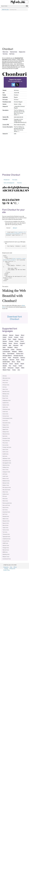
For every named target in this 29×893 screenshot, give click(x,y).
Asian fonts (5, 389)
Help (11, 567)
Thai (10, 365)
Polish (9, 357)
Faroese (11, 341)
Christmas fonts (6, 409)
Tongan (15, 365)
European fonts (6, 438)
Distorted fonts (6, 434)
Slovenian (5, 363)
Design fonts (5, 425)
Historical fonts (6, 465)
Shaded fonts (6, 516)
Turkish (20, 365)
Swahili (22, 363)
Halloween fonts (6, 458)
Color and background (8, 182)
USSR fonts (5, 543)
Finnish (16, 341)
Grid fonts (5, 456)
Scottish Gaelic (6, 361)
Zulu (19, 370)
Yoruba (14, 370)
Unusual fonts (6, 541)
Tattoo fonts (5, 527)
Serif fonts (5, 514)
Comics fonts (6, 416)
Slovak (18, 361)
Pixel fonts (5, 498)
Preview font (6, 179)
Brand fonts (5, 396)
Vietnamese (10, 367)
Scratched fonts (6, 512)
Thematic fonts (6, 534)
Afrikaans (5, 335)
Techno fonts (6, 530)
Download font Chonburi (14, 318)
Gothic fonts (5, 451)
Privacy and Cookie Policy (9, 569)
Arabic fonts (5, 380)
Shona (13, 361)
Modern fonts (6, 485)
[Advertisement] (14, 29)
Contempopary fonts (7, 418)
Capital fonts (5, 402)
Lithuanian (18, 349)
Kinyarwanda (6, 349)
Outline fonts (6, 494)
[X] (17, 84)
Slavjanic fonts (6, 521)
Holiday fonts (6, 467)
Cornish (10, 337)
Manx (4, 353)
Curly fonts (5, 420)
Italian (4, 347)
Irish (21, 345)
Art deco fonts (6, 385)
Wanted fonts (6, 550)
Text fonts (5, 532)
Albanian (11, 335)
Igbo (10, 345)
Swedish (5, 365)
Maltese (20, 351)
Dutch (9, 339)
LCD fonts (5, 474)
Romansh (12, 359)
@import (15, 228)
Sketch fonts (5, 518)
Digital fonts (5, 429)
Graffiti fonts (5, 454)
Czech (21, 337)
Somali (11, 363)
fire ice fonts (5, 445)
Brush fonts (5, 398)
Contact (6, 568)
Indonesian (15, 345)
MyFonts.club (5, 9)
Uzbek (4, 367)
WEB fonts (5, 552)
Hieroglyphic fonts (7, 463)
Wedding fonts (6, 554)
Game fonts (5, 449)
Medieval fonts (6, 480)
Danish (4, 339)
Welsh (22, 367)
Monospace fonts (7, 487)
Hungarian (22, 343)
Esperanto (20, 339)
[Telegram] (13, 84)
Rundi (17, 359)
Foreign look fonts (7, 447)
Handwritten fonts (7, 460)
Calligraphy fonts (6, 400)
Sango (22, 359)
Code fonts (5, 411)
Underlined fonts (6, 538)
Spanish (17, 363)
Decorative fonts (6, 422)
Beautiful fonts (6, 391)
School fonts (5, 507)
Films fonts (5, 443)
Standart (8, 228)
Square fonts (6, 523)
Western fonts (6, 556)
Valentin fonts (6, 545)
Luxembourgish (6, 351)
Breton (22, 335)
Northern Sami (19, 353)
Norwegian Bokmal (7, 355)
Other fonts (5, 492)
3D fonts (5, 376)
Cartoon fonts (6, 405)
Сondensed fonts (7, 559)
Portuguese (15, 357)
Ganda (10, 343)
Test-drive (19, 182)
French (22, 341)
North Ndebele (10, 353)
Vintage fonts (6, 547)
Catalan (4, 337)
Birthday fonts (6, 393)
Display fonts (6, 431)
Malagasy (14, 351)
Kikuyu (16, 347)
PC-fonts (5, 496)
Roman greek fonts (7, 503)
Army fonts (5, 382)
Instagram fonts (6, 472)
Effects (15, 567)
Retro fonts (5, 501)
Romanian (5, 359)
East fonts (5, 436)
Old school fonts (6, 489)
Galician (5, 343)
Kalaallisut (10, 347)
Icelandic (5, 345)
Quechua (23, 357)
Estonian (5, 341)
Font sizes (14, 179)
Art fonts (5, 387)
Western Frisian (6, 370)
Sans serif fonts (6, 505)
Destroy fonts (6, 427)
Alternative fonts (6, 378)
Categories (5, 567)
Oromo (4, 357)
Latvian (12, 349)
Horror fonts (5, 469)
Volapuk (17, 367)
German (16, 343)
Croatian (16, 337)
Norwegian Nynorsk (18, 355)
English (14, 339)
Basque (17, 335)
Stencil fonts (5, 525)
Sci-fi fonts (5, 509)
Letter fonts (5, 476)
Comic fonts (5, 414)
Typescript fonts (6, 536)
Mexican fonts (6, 483)
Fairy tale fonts (6, 440)
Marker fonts (6, 478)
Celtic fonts (5, 407)
